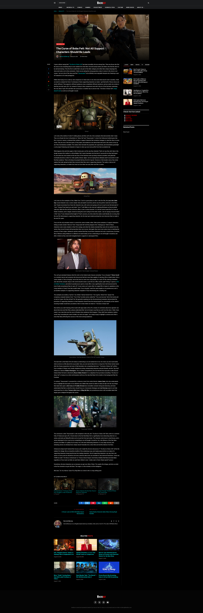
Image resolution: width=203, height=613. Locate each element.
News (60, 7)
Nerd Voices (130, 7)
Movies (137, 64)
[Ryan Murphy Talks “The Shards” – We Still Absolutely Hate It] (86, 567)
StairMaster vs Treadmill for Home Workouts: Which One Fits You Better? (141, 92)
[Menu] (55, 3)
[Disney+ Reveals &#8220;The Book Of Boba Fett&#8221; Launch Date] (108, 484)
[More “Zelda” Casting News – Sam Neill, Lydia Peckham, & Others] (64, 567)
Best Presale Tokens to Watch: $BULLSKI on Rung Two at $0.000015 (140, 71)
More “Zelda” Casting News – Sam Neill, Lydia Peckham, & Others (63, 577)
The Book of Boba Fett (75, 64)
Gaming (87, 7)
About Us (140, 7)
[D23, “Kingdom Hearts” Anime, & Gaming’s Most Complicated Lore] (64, 545)
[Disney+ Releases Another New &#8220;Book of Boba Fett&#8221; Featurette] (86, 484)
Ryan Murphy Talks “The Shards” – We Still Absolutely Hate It (86, 576)
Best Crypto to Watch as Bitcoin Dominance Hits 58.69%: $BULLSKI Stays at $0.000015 (140, 81)
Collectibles (97, 7)
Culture (120, 7)
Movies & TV (70, 7)
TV (142, 64)
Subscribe (62, 2)
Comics (79, 7)
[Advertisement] (101, 31)
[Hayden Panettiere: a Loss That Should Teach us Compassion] (86, 545)
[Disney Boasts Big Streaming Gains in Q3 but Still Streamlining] (109, 567)
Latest (126, 64)
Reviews (147, 64)
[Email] (48, 89)
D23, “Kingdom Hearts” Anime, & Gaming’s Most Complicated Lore (64, 553)
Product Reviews (131, 115)
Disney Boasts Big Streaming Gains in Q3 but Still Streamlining (108, 576)
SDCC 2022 (129, 120)
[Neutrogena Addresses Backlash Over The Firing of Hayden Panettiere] (127, 102)
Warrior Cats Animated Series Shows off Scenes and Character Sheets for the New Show (109, 554)
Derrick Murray (65, 56)
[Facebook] (48, 69)
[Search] (148, 3)
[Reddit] (48, 81)
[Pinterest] (48, 77)
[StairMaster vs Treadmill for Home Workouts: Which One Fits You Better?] (127, 92)
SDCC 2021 (129, 119)
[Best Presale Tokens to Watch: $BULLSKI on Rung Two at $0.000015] (127, 71)
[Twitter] (48, 73)
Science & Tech (110, 7)
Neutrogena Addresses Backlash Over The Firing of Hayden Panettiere (141, 101)
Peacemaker (81, 73)
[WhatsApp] (48, 85)
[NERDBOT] (101, 2)
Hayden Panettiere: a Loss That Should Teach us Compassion (85, 553)
